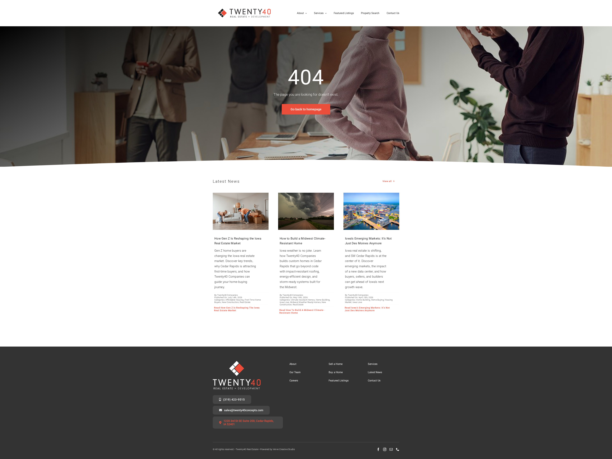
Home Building (323, 300)
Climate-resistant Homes (303, 300)
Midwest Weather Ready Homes (305, 302)
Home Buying (377, 300)
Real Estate (245, 302)
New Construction (230, 302)
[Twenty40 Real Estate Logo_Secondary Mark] (245, 5)
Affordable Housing (235, 300)
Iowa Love (284, 302)
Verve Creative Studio (284, 449)
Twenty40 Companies (227, 295)
